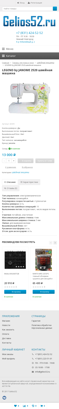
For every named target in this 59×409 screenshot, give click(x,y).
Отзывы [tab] (12, 188)
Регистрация (36, 3)
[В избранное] (24, 296)
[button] (51, 243)
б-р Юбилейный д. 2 (25, 42)
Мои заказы (7, 354)
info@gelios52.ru (42, 371)
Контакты (6, 342)
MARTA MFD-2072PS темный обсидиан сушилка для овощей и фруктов (42, 276)
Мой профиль (8, 358)
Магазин (6, 321)
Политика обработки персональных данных (42, 326)
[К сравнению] (20, 296)
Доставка (6, 338)
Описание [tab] (11, 182)
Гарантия (36, 321)
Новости (6, 325)
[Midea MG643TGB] (15, 260)
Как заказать (8, 329)
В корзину (16, 292)
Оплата (5, 334)
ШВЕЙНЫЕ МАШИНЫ (20, 172)
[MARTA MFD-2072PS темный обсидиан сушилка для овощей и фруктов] (44, 260)
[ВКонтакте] (4, 398)
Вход (22, 3)
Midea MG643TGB (11, 273)
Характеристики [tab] (30, 182)
